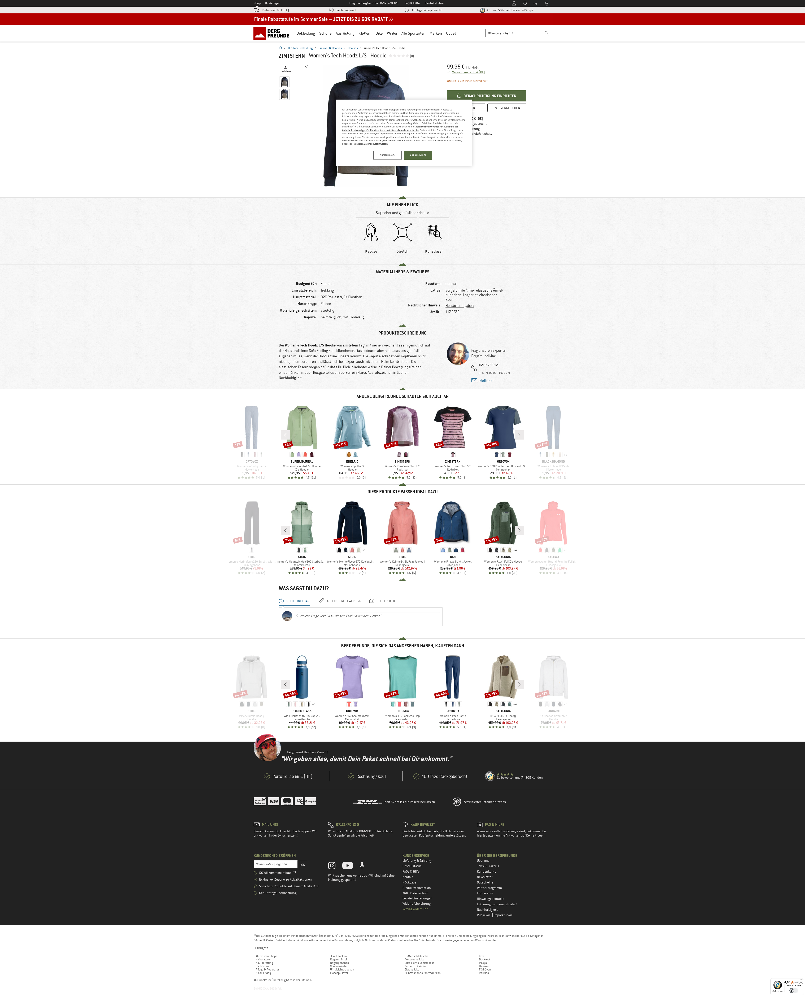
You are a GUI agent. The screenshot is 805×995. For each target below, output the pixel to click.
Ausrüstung (345, 33)
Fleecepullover (339, 973)
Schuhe (325, 33)
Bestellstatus (412, 866)
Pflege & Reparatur (267, 969)
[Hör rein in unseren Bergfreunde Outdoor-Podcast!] (365, 866)
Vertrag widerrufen (415, 909)
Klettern (365, 33)
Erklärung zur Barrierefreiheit (497, 904)
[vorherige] (285, 435)
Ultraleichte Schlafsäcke (419, 963)
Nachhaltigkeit (487, 910)
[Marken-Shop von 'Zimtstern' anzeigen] (285, 69)
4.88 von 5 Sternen (509, 10)
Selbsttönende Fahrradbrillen (423, 973)
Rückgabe (409, 882)
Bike (379, 33)
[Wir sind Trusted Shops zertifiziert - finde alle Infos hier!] (490, 776)
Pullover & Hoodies (330, 48)
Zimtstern (292, 55)
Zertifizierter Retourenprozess (485, 802)
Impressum (485, 893)
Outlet (451, 33)
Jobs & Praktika (488, 866)
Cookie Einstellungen (417, 898)
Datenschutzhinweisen (376, 143)
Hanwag (484, 966)
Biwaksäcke (412, 969)
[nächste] (519, 435)
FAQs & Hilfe (410, 871)
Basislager (272, 3)
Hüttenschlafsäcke (416, 956)
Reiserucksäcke (414, 959)
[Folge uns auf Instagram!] (335, 866)
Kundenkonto (486, 871)
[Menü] (801, 980)
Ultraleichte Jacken (342, 969)
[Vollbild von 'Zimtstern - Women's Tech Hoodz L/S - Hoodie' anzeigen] (307, 66)
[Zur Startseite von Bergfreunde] (272, 33)
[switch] (793, 990)
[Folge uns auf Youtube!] (350, 866)
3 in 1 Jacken (338, 956)
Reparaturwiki (503, 915)
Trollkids (484, 973)
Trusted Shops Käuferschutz (473, 134)
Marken (436, 33)
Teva (481, 956)
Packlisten (262, 966)
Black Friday (263, 973)
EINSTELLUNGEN (387, 155)
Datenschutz (419, 893)
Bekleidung (306, 33)
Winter (392, 33)
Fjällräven (485, 969)
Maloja (483, 963)
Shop (257, 3)
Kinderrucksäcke (415, 966)
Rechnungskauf (346, 10)
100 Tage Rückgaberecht (427, 10)
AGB (405, 893)
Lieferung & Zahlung (416, 861)
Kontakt (408, 877)
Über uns (483, 861)
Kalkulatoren (263, 959)
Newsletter (484, 877)
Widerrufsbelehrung (416, 904)
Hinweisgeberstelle (490, 899)
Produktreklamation (416, 888)
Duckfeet (484, 959)
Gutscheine (485, 882)
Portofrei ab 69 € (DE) (275, 10)
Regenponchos (339, 963)
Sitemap (306, 980)
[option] (371, 239)
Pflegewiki (484, 915)
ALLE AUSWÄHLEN (418, 155)
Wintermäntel (338, 966)
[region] (404, 133)
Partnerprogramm (489, 888)
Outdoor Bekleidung (300, 48)
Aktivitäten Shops (266, 956)
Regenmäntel (338, 959)
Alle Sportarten (413, 33)
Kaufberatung (264, 963)
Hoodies (353, 48)
